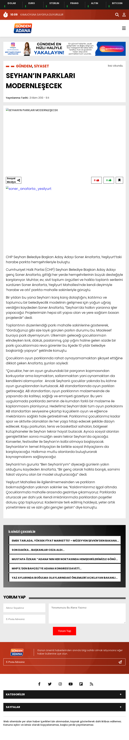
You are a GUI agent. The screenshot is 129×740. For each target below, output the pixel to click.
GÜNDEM (24, 66)
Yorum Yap (64, 631)
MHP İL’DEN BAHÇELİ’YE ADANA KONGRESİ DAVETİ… (46, 568)
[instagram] (60, 684)
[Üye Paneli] (122, 14)
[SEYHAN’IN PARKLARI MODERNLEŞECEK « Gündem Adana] (22, 28)
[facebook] (39, 684)
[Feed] (91, 684)
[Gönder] (121, 661)
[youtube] (70, 684)
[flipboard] (80, 684)
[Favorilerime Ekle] (119, 180)
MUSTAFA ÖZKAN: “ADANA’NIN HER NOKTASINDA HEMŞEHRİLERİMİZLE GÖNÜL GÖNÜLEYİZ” (64, 558)
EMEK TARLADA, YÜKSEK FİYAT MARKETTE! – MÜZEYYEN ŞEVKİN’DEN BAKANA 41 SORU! (64, 540)
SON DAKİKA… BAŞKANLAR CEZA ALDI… (38, 549)
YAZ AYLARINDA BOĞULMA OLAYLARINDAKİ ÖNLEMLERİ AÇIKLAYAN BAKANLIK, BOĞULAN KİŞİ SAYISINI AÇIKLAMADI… (65, 577)
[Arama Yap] (115, 14)
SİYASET (41, 66)
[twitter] (49, 684)
